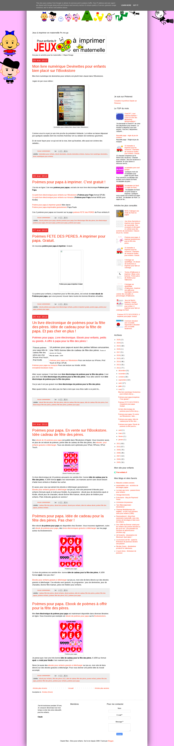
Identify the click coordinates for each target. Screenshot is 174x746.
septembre (123, 380)
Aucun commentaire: (44, 151)
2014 (119, 361)
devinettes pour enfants (46, 154)
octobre (121, 377)
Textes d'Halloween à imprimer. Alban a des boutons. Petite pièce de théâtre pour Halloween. (132, 276)
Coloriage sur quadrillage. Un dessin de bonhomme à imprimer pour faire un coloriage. (132, 263)
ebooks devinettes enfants (75, 154)
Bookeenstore (100, 616)
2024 (119, 343)
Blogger (110, 741)
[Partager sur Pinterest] (67, 151)
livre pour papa (50, 223)
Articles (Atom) (47, 692)
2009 (119, 450)
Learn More (126, 5)
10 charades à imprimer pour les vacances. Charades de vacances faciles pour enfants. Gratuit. (132, 149)
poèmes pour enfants (60, 681)
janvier (121, 439)
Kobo (51, 368)
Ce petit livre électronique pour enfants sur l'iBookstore (54, 195)
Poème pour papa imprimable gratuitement (49, 207)
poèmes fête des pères (59, 404)
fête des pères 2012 (59, 678)
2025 (119, 340)
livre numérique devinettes (99, 154)
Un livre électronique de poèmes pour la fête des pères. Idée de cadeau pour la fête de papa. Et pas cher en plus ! (68, 327)
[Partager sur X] (63, 151)
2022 (119, 346)
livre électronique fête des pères (84, 220)
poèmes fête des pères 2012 (58, 595)
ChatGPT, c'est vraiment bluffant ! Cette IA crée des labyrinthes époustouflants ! (131, 117)
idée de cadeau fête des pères (95, 402)
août (120, 383)
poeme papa (94, 307)
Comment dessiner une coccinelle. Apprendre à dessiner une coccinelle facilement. (132, 324)
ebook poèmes (69, 593)
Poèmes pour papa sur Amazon (45, 365)
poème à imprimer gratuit (81, 307)
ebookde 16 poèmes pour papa (49, 440)
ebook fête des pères (46, 402)
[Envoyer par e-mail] (59, 151)
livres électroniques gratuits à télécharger (79, 528)
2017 (119, 352)
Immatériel (36, 368)
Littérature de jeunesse (124, 502)
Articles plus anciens (102, 688)
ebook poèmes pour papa (47, 220)
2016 (119, 355)
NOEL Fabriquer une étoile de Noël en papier (132, 213)
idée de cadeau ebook (88, 505)
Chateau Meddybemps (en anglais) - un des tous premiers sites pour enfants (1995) (127, 511)
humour (87, 154)
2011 (119, 443)
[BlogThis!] (61, 151)
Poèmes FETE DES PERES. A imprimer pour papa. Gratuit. (128, 404)
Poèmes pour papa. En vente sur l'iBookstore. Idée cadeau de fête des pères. (69, 432)
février (121, 436)
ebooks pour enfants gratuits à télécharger (65, 665)
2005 (119, 462)
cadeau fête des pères (46, 505)
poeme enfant (91, 678)
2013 (119, 365)
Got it (135, 5)
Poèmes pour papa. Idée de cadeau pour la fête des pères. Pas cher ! (68, 518)
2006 (119, 459)
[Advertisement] (71, 167)
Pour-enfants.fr (121, 472)
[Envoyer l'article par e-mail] (55, 151)
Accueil (70, 688)
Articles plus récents (40, 688)
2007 (119, 456)
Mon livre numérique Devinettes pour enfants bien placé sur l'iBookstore (69, 68)
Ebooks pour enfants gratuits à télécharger (49, 490)
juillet (120, 386)
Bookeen (44, 368)
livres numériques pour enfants (43, 156)
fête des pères (58, 402)
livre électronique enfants (64, 307)
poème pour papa (62, 223)
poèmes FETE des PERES (83, 212)
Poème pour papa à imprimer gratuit (46, 205)
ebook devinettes (60, 154)
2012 (119, 368)
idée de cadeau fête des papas (74, 402)
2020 (119, 349)
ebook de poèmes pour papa (46, 528)
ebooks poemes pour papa (65, 220)
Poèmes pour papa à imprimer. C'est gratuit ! (68, 182)
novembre (122, 374)
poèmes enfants (43, 507)
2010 (119, 447)
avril (120, 430)
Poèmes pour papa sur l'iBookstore (64, 360)
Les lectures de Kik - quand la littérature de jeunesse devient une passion (127, 541)
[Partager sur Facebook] (65, 151)
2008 (119, 453)
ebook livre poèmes (61, 505)
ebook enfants (59, 593)
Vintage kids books (123, 495)
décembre (122, 370)
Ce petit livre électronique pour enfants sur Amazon (53, 197)
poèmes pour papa (74, 223)
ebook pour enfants (74, 505)
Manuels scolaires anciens (125, 483)
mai (120, 389)
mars (120, 433)
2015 (119, 358)
